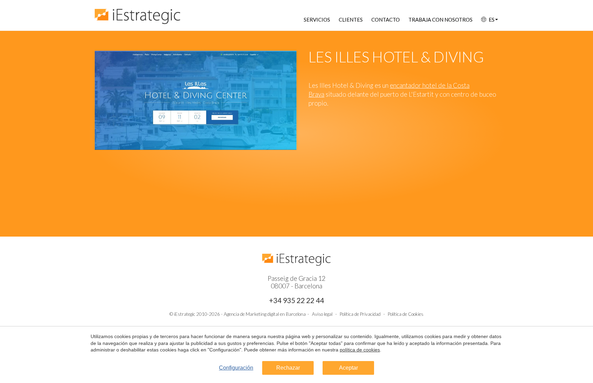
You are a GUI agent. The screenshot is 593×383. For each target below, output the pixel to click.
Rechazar (288, 368)
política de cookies (360, 349)
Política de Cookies (405, 314)
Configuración (236, 368)
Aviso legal (322, 314)
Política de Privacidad (360, 314)
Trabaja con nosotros (440, 19)
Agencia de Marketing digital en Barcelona (265, 314)
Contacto (385, 19)
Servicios (317, 19)
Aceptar (348, 368)
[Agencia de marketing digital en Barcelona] (138, 12)
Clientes (351, 19)
